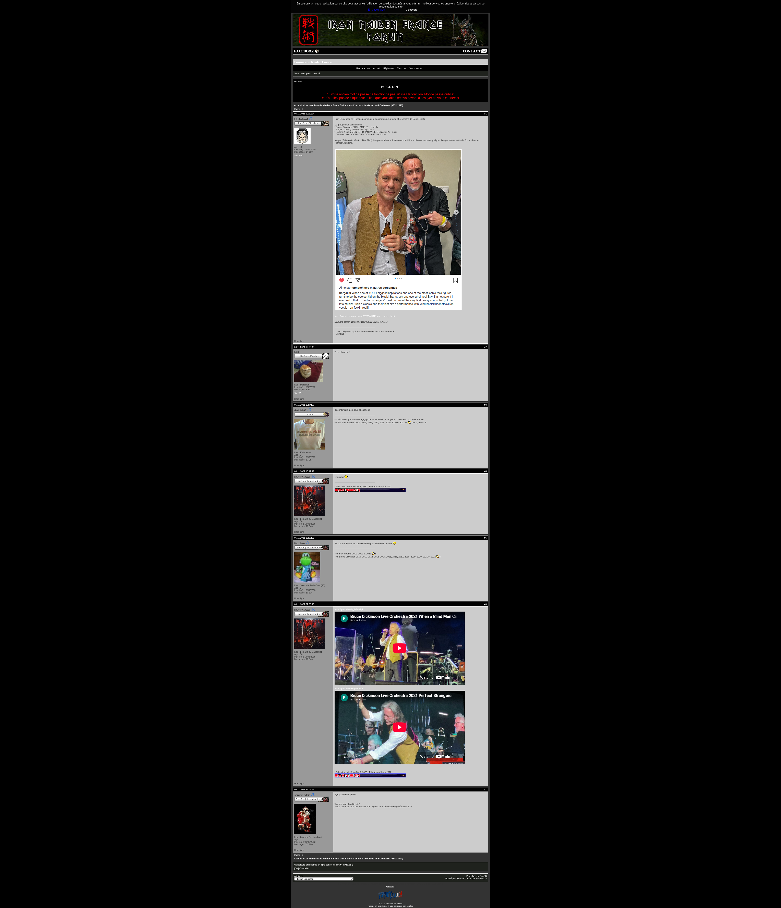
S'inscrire (401, 68)
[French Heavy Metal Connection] (390, 899)
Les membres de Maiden (317, 105)
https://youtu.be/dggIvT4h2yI (349, 609)
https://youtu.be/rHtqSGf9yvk (349, 688)
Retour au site (363, 68)
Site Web (298, 155)
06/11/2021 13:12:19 (304, 471)
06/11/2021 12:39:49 (304, 347)
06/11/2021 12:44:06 (304, 405)
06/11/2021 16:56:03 (304, 538)
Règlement (388, 68)
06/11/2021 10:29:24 (304, 113)
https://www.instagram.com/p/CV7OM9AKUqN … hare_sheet (365, 316)
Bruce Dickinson (342, 105)
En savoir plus (376, 9)
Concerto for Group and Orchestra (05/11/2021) (378, 105)
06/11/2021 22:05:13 (304, 604)
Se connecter (415, 68)
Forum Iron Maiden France (313, 62)
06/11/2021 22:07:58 (304, 789)
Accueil (376, 68)
